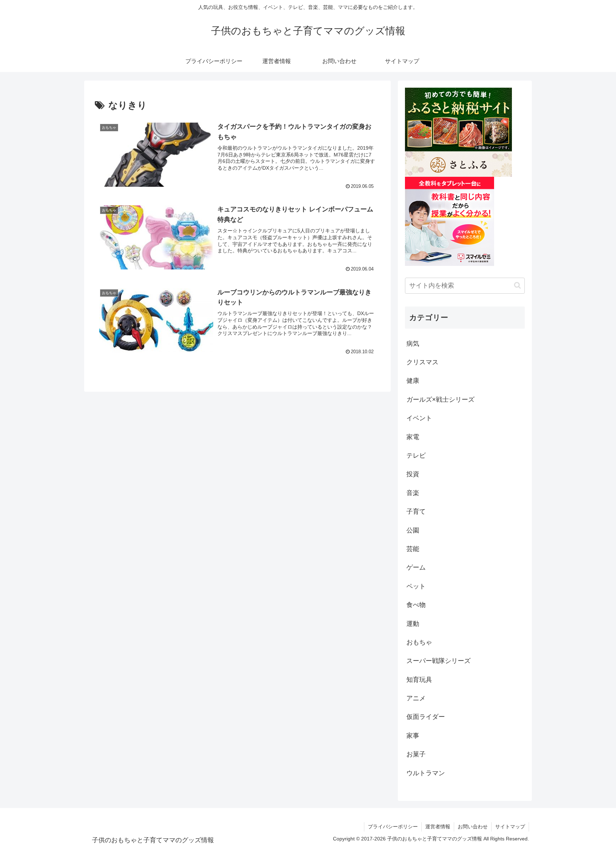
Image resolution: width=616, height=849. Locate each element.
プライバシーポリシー (393, 826)
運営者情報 (437, 826)
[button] (517, 285)
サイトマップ (510, 826)
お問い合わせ (473, 826)
